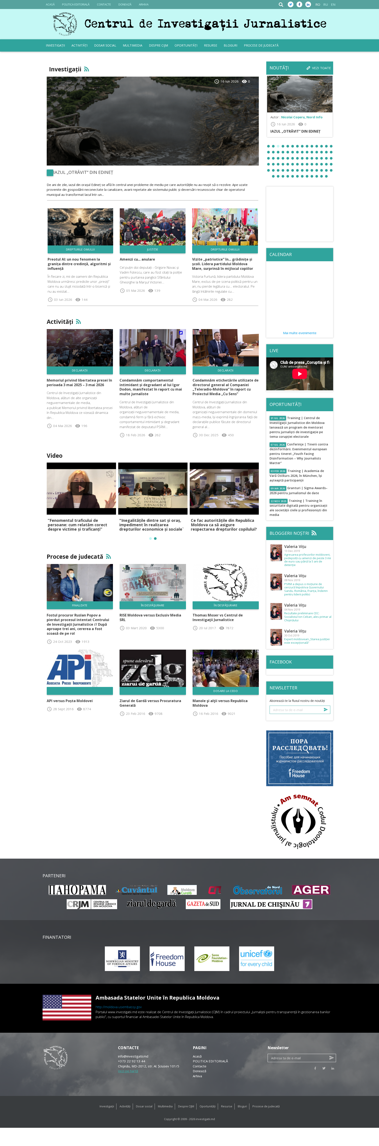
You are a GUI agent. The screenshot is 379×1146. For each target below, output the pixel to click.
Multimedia (132, 45)
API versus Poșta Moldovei (70, 700)
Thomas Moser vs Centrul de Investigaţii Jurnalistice (218, 617)
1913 (82, 641)
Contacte (104, 4)
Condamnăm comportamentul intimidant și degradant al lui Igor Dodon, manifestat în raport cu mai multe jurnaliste (151, 387)
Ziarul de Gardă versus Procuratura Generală (150, 703)
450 (228, 435)
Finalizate (80, 605)
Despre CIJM (158, 45)
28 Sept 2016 (60, 709)
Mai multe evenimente (299, 333)
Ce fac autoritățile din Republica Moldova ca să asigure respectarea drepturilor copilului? (224, 525)
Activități (80, 45)
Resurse (210, 45)
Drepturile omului (80, 249)
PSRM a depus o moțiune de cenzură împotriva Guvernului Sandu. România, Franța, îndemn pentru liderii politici (306, 589)
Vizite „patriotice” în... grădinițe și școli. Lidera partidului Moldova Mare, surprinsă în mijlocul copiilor (222, 264)
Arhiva (143, 4)
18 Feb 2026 (132, 435)
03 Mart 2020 (133, 628)
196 (81, 425)
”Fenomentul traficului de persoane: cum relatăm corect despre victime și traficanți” (77, 525)
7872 (226, 628)
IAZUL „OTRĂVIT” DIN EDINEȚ (83, 172)
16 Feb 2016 (205, 713)
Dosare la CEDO (225, 691)
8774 (84, 709)
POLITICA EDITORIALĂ (75, 4)
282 (226, 299)
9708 (155, 713)
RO (317, 4)
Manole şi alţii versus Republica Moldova (220, 703)
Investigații (55, 45)
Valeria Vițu (295, 546)
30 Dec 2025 (205, 435)
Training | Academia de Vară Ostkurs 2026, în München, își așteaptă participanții (297, 475)
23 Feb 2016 (132, 713)
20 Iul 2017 (204, 628)
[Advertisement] (299, 214)
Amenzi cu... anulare (137, 259)
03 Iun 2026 (60, 299)
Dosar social (105, 45)
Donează (124, 4)
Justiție (152, 249)
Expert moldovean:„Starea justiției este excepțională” (307, 641)
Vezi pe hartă (128, 1071)
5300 (157, 628)
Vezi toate (321, 68)
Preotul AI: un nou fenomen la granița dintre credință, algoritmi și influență (79, 264)
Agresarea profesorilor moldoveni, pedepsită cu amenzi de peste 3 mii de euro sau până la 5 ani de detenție (307, 560)
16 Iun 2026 (226, 81)
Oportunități (186, 45)
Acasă (50, 4)
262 (154, 435)
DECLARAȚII (80, 370)
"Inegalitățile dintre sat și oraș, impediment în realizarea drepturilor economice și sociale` (151, 525)
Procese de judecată (261, 45)
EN (333, 4)
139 (154, 290)
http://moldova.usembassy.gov (119, 1007)
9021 (228, 713)
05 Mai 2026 (132, 290)
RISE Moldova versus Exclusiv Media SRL (150, 617)
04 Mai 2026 (204, 299)
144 (81, 299)
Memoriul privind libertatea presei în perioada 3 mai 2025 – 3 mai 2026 (79, 382)
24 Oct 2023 (59, 641)
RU (325, 4)
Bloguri (230, 45)
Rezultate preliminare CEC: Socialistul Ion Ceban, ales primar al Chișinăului (307, 617)
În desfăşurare (152, 605)
